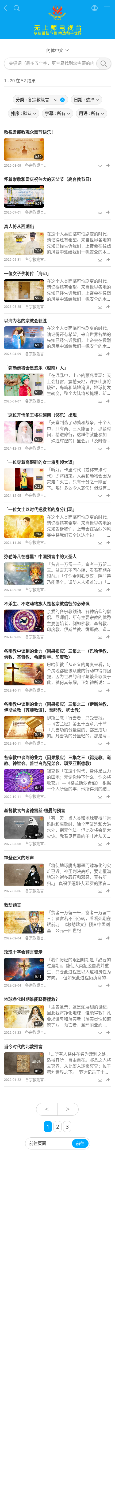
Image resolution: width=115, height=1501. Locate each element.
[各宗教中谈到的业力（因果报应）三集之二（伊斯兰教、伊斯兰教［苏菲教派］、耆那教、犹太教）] (24, 727)
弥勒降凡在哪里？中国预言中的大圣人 (40, 556)
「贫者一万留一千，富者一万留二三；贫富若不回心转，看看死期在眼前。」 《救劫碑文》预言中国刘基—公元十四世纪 (79, 922)
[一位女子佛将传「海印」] (24, 290)
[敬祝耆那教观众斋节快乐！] (24, 149)
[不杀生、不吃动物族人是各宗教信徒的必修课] (24, 621)
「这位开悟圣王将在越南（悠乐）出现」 (42, 415)
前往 (80, 1143)
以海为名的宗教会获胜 (25, 321)
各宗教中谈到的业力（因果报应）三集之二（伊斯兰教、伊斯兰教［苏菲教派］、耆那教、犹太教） (57, 707)
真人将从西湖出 (19, 226)
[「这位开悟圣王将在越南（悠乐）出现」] (24, 432)
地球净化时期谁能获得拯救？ (32, 999)
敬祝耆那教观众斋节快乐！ (29, 132)
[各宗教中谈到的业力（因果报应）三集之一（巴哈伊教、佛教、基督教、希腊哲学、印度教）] (24, 674)
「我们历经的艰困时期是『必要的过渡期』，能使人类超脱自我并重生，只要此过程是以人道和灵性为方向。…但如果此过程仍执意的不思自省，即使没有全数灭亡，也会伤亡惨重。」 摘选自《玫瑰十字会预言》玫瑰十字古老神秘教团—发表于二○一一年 (79, 981)
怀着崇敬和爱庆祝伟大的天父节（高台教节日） (49, 179)
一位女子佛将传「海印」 (27, 274)
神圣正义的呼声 (19, 858)
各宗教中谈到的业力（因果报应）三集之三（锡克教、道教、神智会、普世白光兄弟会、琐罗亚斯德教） (57, 760)
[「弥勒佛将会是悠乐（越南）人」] (24, 385)
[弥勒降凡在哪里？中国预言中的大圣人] (24, 573)
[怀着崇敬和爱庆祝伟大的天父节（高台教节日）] (24, 196)
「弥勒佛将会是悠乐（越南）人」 (36, 368)
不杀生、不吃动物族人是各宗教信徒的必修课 (47, 604)
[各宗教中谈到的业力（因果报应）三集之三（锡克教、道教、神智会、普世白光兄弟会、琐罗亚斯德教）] (24, 780)
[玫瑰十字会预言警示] (24, 969)
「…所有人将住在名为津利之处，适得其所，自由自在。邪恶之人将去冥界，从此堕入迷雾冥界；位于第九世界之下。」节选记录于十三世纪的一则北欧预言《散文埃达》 (79, 1066)
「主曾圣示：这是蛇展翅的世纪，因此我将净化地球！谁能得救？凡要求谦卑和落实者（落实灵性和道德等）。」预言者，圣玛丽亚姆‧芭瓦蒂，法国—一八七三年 (79, 1019)
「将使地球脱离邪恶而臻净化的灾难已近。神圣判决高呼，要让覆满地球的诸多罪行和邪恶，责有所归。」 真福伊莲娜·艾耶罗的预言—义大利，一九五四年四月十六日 (79, 877)
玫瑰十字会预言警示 (23, 952)
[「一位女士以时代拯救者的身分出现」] (24, 526)
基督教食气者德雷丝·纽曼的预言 (34, 810)
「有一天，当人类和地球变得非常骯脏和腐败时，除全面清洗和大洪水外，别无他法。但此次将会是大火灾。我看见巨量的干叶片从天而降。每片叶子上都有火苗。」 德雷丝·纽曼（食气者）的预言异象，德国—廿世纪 (79, 836)
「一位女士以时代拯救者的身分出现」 (40, 509)
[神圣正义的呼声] (24, 875)
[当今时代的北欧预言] (24, 1063)
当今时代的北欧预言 (23, 1047)
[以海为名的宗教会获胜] (24, 337)
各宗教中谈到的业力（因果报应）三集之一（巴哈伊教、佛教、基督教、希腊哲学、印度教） (57, 654)
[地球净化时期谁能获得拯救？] (24, 1016)
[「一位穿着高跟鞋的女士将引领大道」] (24, 479)
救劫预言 (12, 905)
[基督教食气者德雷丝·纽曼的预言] (24, 827)
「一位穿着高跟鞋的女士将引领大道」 (40, 462)
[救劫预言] (24, 922)
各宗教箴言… (36, 165)
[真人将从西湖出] (24, 243)
